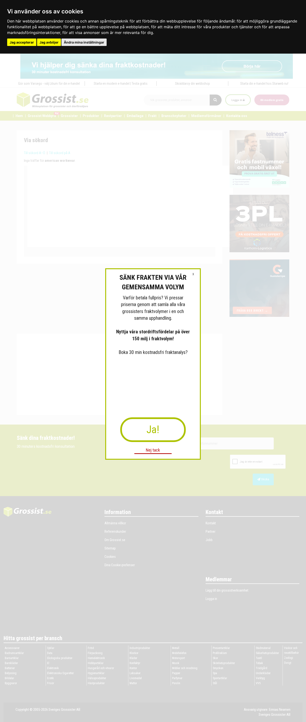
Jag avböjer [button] (49, 42)
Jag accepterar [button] (22, 42)
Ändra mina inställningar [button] (84, 42)
